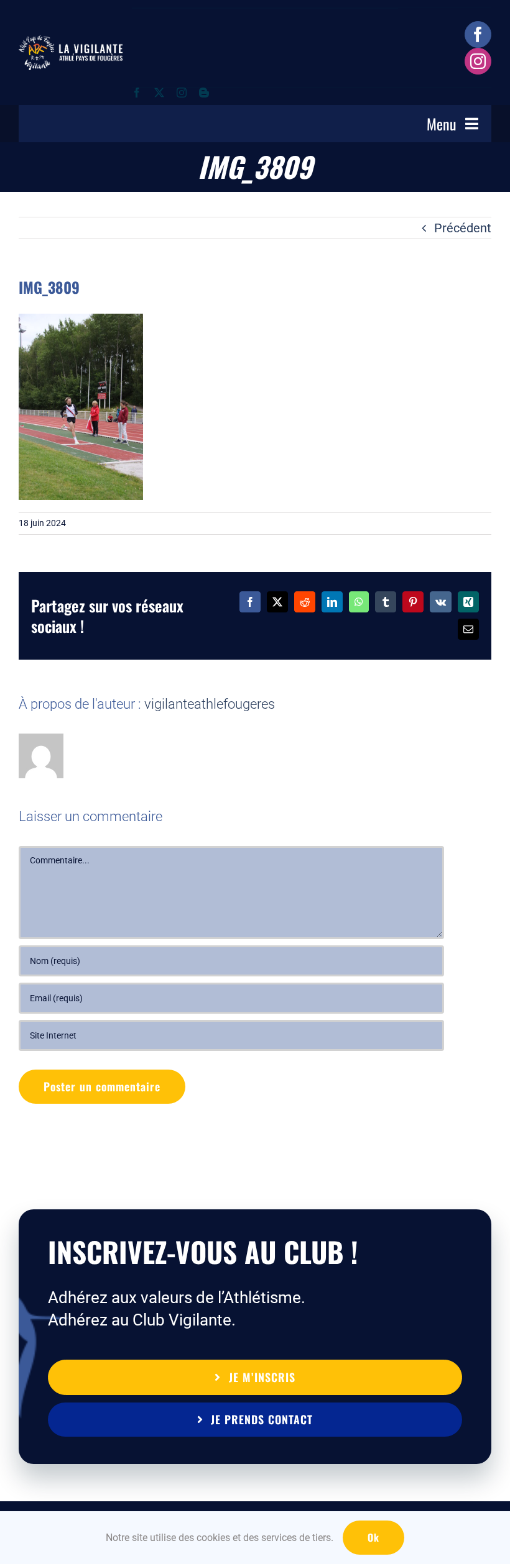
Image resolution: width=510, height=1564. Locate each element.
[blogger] (204, 93)
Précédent (462, 228)
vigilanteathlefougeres (209, 704)
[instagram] (478, 61)
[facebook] (478, 34)
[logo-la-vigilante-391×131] (71, 41)
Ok (373, 1537)
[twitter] (159, 93)
